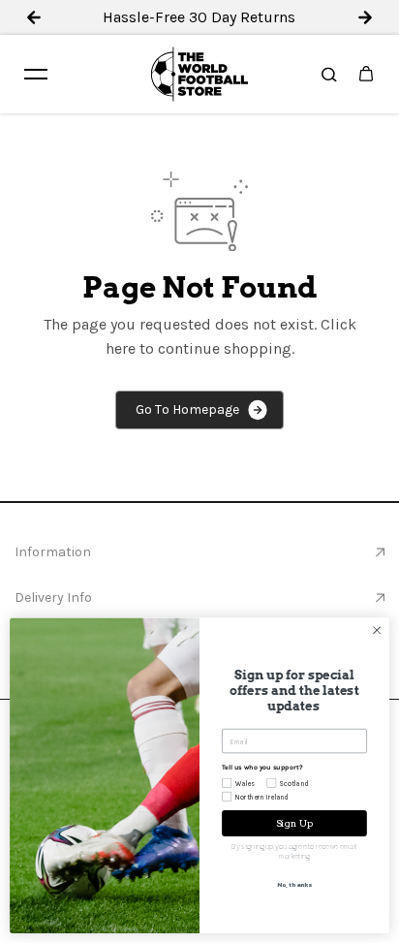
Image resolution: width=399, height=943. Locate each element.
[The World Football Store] (199, 74)
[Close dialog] (376, 630)
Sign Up (295, 823)
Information (53, 552)
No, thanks (294, 885)
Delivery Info (53, 597)
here (121, 348)
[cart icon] (366, 73)
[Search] (329, 73)
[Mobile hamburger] (36, 73)
